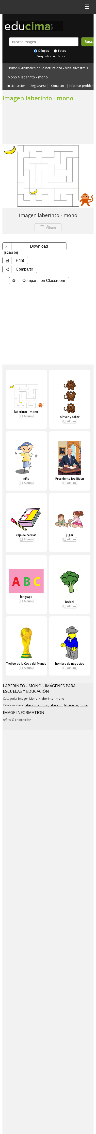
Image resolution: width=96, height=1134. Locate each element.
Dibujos (43, 51)
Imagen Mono (27, 698)
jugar (69, 535)
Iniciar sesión (16, 85)
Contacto (57, 85)
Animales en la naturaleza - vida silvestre (53, 68)
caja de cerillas (26, 535)
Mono (12, 77)
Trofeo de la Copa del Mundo (26, 663)
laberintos (71, 705)
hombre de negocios (69, 663)
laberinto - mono (34, 77)
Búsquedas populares (50, 56)
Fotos (61, 51)
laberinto (56, 705)
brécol (69, 602)
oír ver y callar (70, 417)
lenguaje (26, 597)
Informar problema (82, 85)
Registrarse (38, 85)
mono (84, 705)
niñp (26, 478)
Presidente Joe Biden (69, 478)
